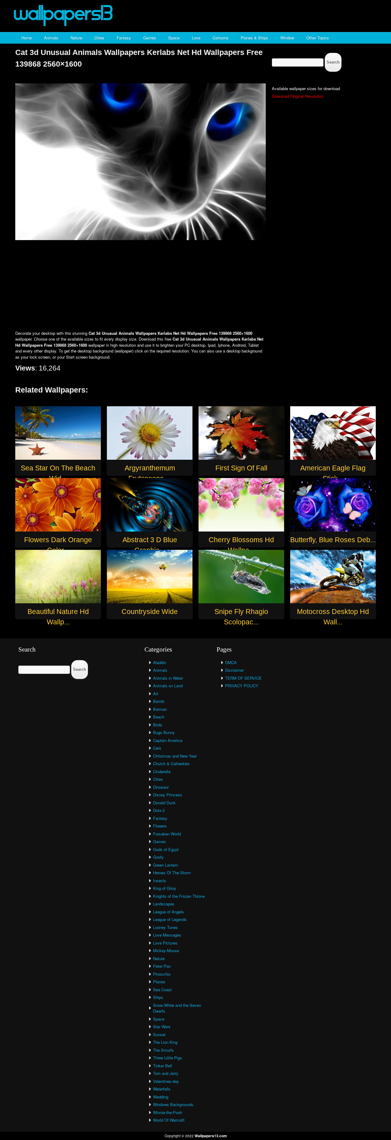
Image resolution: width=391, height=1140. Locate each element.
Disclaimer (234, 670)
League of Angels (168, 912)
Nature (76, 38)
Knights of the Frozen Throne (179, 896)
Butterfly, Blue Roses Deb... (333, 540)
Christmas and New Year (175, 756)
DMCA (231, 662)
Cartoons (220, 38)
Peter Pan (162, 966)
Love (196, 38)
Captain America (167, 740)
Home (26, 38)
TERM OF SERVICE (243, 678)
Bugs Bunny (164, 732)
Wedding (160, 1097)
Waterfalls (161, 1089)
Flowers (160, 826)
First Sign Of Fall (241, 468)
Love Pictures (165, 943)
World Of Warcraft (169, 1120)
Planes (159, 982)
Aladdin (159, 662)
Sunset (159, 1034)
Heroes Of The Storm (172, 872)
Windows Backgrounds (173, 1104)
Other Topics (317, 38)
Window (287, 38)
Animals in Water (168, 678)
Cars (157, 748)
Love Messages (167, 935)
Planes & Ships (254, 38)
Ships (158, 997)
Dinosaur (161, 787)
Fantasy (124, 38)
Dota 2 (159, 810)
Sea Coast (162, 989)
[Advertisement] (195, 286)
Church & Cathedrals (171, 763)
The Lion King (165, 1042)
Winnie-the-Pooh (167, 1112)
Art (155, 693)
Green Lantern (165, 865)
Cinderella (161, 771)
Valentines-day (166, 1081)
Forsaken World (167, 834)
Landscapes (163, 904)
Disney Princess (167, 795)
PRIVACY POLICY (241, 686)
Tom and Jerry (165, 1073)
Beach (158, 717)
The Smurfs (163, 1050)
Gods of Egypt (166, 849)
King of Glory (164, 888)
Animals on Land (168, 686)
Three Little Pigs (167, 1058)
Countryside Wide (150, 612)
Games (149, 38)
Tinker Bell (162, 1066)
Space (174, 38)
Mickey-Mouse (166, 950)
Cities (99, 38)
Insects (159, 880)
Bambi (158, 701)
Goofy (158, 857)
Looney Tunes (165, 927)
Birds (157, 725)
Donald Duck (164, 803)
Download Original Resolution (297, 96)
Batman (160, 709)
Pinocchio (161, 974)
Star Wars (161, 1026)
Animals (51, 38)
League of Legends (170, 919)
